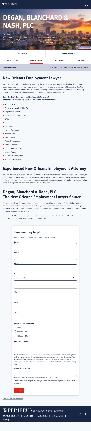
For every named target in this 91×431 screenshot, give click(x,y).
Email (16, 252)
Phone (16, 263)
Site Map (6, 419)
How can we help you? (21, 341)
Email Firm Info (67, 53)
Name (16, 242)
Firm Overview (12, 60)
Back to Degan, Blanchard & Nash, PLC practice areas (67, 67)
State (16, 302)
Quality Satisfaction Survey (13, 398)
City (15, 292)
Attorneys (59, 60)
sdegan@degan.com (50, 39)
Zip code (17, 313)
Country (17, 274)
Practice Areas (37, 60)
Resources (80, 60)
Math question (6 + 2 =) (22, 368)
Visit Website (22, 53)
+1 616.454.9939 (57, 416)
